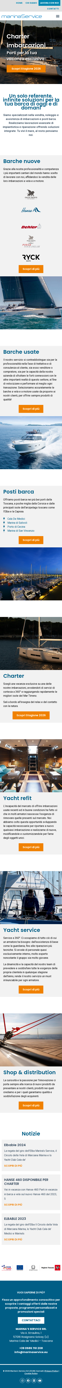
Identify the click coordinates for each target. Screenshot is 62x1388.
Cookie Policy (31, 1373)
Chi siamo (31, 2)
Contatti (53, 8)
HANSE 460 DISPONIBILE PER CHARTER (26, 1181)
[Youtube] (39, 1380)
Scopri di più (13, 1166)
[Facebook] (28, 1380)
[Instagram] (22, 1380)
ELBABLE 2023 (15, 1218)
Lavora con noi (49, 2)
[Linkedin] (33, 1380)
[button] (57, 16)
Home (19, 2)
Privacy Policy (51, 1371)
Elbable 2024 (15, 1145)
